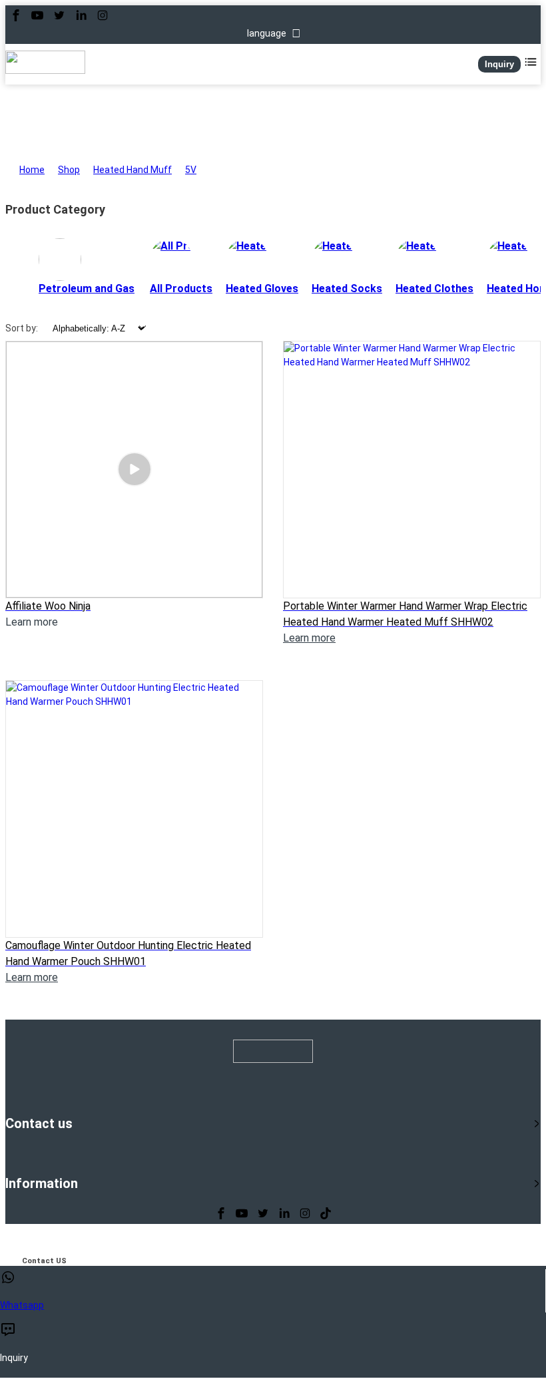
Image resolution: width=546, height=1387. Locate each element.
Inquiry (499, 64)
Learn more (309, 638)
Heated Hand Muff (132, 169)
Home (32, 169)
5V (190, 169)
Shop (69, 169)
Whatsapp (22, 1305)
